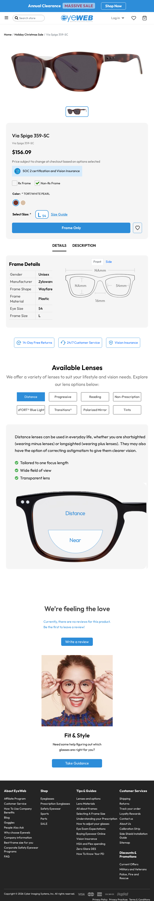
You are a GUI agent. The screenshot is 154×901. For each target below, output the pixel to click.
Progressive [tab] (63, 397)
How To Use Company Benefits (18, 810)
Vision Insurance (86, 839)
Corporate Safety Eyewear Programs (21, 849)
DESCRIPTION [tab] (84, 245)
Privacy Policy (99, 899)
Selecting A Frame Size (90, 813)
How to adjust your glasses (92, 824)
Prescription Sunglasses (55, 803)
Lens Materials (85, 803)
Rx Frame (24, 183)
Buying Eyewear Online (90, 834)
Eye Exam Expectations (90, 829)
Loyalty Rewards (130, 813)
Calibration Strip (130, 829)
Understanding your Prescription (96, 818)
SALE (44, 824)
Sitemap (125, 842)
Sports (45, 813)
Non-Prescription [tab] (127, 397)
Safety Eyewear (51, 808)
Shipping (125, 798)
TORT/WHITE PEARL (37, 194)
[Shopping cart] (144, 18)
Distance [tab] (30, 397)
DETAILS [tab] (59, 245)
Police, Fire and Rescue (129, 876)
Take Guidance (77, 763)
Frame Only (71, 227)
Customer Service (15, 803)
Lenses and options (88, 798)
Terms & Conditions (139, 899)
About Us (125, 824)
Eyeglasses (47, 798)
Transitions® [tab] (63, 410)
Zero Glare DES (86, 849)
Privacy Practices (118, 899)
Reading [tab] (95, 397)
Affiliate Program (15, 798)
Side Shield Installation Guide (134, 835)
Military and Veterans (133, 869)
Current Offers (129, 864)
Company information (18, 837)
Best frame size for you (18, 842)
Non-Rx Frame (50, 183)
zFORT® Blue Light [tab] (31, 410)
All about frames (86, 808)
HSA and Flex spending (90, 844)
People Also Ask (14, 827)
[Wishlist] (133, 18)
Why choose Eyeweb (17, 832)
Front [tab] (97, 262)
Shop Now (113, 6)
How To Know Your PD (90, 854)
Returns (124, 803)
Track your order (130, 808)
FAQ (6, 856)
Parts (44, 818)
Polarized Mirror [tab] (95, 410)
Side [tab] (109, 262)
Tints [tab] (127, 410)
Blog (7, 817)
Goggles (9, 822)
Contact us (126, 818)
